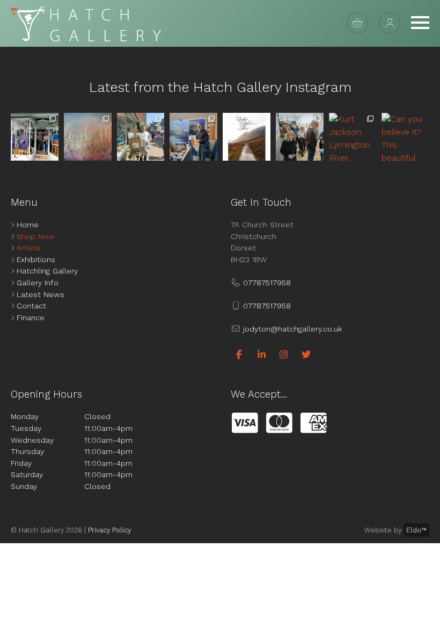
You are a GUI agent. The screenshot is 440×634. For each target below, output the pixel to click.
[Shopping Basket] (357, 23)
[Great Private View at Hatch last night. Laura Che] (300, 137)
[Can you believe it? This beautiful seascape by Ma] (405, 137)
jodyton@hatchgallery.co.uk (291, 329)
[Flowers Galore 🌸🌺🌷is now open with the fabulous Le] (88, 137)
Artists (29, 247)
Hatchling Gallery (47, 270)
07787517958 (265, 282)
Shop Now (36, 236)
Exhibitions (36, 259)
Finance (31, 317)
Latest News (40, 294)
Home (28, 224)
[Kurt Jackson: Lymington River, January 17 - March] (353, 137)
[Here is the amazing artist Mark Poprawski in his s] (193, 137)
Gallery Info (37, 282)
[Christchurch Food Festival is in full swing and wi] (141, 137)
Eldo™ (416, 530)
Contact (31, 305)
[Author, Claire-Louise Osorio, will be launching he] (246, 137)
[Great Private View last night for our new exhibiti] (34, 137)
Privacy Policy (109, 530)
